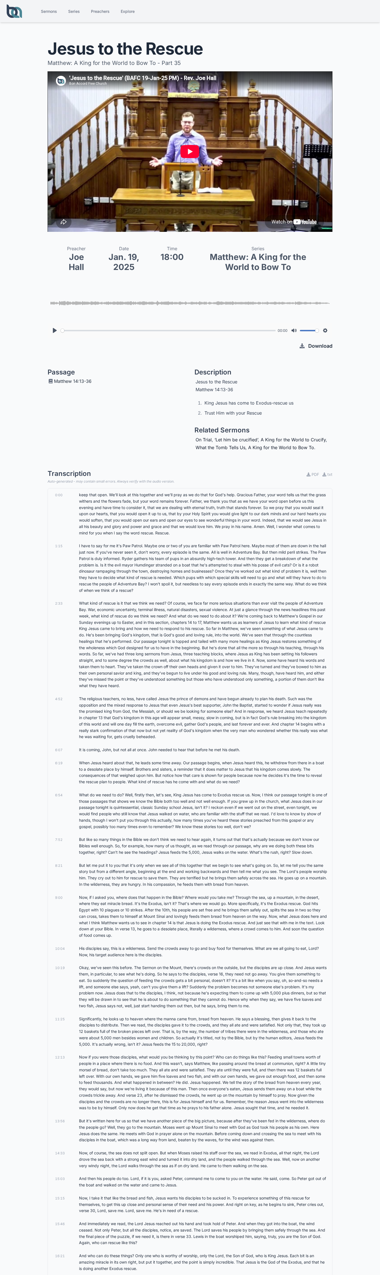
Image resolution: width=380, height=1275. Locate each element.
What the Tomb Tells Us (220, 447)
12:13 (60, 1057)
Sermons (49, 11)
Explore (128, 11)
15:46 (60, 1224)
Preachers (100, 11)
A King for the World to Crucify (293, 439)
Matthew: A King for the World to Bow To (258, 262)
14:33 (60, 1153)
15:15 (60, 1198)
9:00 (59, 898)
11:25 (60, 1019)
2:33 (59, 603)
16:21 (60, 1256)
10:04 (60, 948)
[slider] (168, 330)
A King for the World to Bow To (281, 447)
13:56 (60, 1121)
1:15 (59, 546)
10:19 (60, 968)
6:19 (59, 763)
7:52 (59, 840)
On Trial (204, 439)
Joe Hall (76, 262)
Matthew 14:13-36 (73, 381)
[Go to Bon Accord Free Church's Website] (14, 11)
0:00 (59, 495)
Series (74, 11)
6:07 (59, 750)
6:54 (59, 795)
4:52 (59, 699)
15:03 (60, 1179)
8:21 (59, 865)
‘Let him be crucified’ (236, 439)
